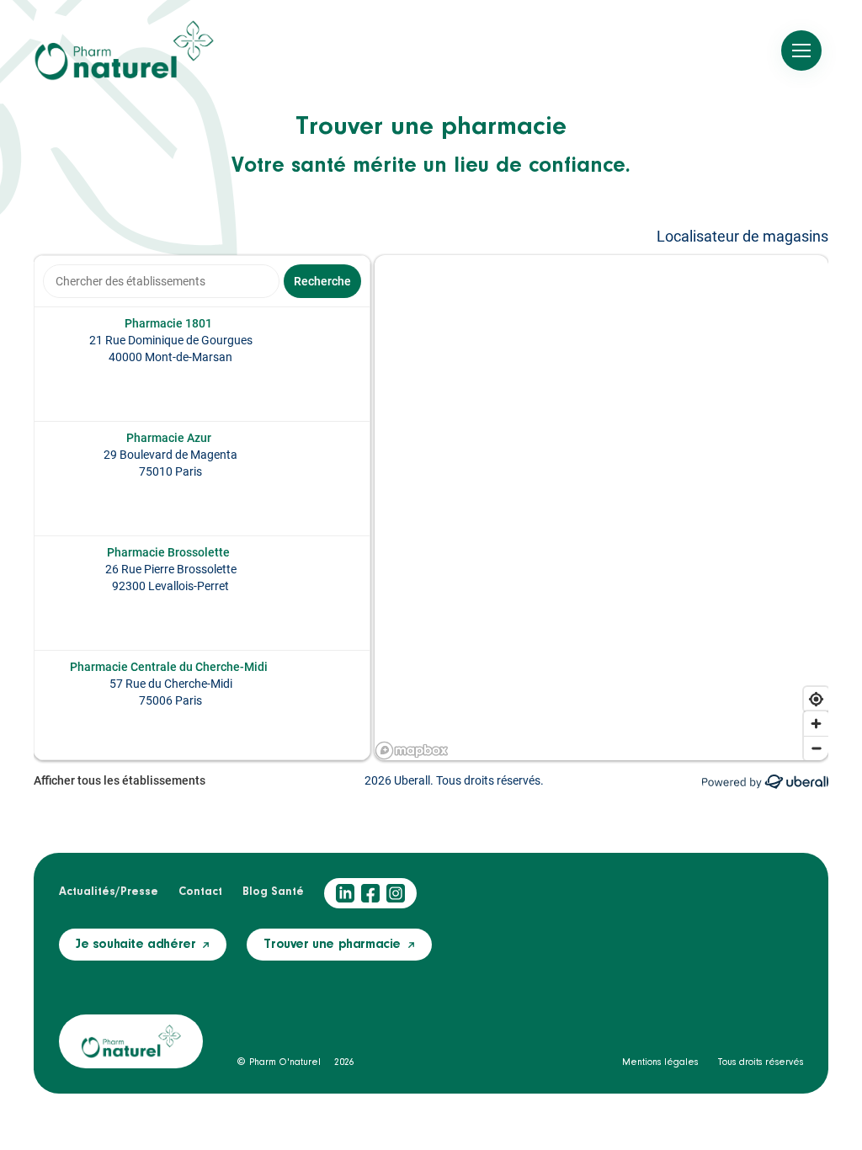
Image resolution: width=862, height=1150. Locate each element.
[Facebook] (370, 893)
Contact (200, 892)
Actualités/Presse (108, 892)
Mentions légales (660, 1062)
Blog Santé (273, 892)
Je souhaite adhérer (135, 944)
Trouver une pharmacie (332, 944)
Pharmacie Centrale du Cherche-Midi (169, 666)
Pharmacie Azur (168, 438)
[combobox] (161, 281)
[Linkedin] (345, 893)
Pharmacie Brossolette (168, 552)
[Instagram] (395, 893)
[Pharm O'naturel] (124, 50)
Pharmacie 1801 (168, 323)
